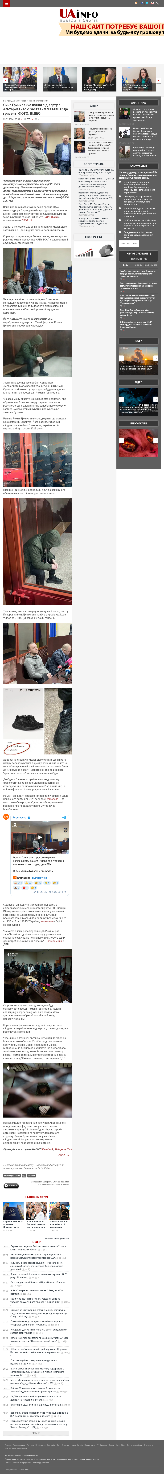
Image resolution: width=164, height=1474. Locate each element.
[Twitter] (146, 3)
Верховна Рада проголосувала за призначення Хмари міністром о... (19, 87)
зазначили (47, 921)
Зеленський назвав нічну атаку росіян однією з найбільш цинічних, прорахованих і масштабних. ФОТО (138, 368)
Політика (30, 1445)
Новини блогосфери (38, 101)
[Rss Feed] (135, 3)
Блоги (94, 105)
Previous (5, 80)
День (125, 265)
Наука (73, 1445)
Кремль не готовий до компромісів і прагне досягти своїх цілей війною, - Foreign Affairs (144, 151)
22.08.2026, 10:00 (86, 175)
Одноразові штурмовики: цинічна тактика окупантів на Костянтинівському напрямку (101, 116)
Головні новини (19, 1445)
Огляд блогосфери (134, 1445)
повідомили (54, 941)
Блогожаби (138, 423)
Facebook (47, 1149)
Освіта (87, 1445)
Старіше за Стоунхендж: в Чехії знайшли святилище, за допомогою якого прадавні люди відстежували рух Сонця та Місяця (38, 1313)
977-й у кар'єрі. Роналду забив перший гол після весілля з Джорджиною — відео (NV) (93, 221)
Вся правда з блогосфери (14, 101)
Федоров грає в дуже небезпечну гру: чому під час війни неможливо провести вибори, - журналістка (145, 114)
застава (31, 1175)
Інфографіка (93, 237)
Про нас (8, 1463)
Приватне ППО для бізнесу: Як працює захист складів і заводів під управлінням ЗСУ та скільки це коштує (145, 133)
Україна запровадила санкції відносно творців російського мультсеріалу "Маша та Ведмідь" (138, 274)
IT (97, 1445)
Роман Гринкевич (12, 1175)
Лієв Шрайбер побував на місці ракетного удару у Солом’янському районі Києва (137, 312)
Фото (138, 341)
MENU (6, 3)
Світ (58, 1445)
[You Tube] (152, 3)
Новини (36, 1242)
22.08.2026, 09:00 (86, 226)
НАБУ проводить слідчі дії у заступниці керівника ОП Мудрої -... (136, 87)
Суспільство (40, 1445)
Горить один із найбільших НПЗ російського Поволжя (38, 1282)
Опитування (138, 166)
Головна (8, 1445)
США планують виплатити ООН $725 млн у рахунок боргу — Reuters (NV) (96, 171)
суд (23, 1175)
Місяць (138, 265)
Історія (80, 1445)
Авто (93, 1445)
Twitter (71, 1149)
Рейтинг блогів (10, 1449)
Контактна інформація (22, 1463)
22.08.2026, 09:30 (86, 201)
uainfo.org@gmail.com (40, 1463)
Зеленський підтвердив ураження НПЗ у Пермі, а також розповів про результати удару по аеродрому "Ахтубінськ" (139, 411)
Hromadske (51, 799)
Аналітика (138, 102)
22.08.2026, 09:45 (86, 189)
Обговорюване (137, 253)
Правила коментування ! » (57, 1238)
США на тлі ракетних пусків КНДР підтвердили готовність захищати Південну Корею (136, 324)
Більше (36, 1433)
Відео (138, 382)
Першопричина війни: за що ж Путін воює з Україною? (100, 131)
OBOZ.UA (27, 220)
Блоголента (148, 1445)
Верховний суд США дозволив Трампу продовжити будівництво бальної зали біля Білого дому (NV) (95, 195)
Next (159, 80)
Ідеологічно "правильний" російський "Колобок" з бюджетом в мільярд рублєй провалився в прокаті (100, 148)
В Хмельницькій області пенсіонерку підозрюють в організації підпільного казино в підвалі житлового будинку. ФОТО (37, 1371)
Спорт (111, 1445)
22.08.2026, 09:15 (86, 215)
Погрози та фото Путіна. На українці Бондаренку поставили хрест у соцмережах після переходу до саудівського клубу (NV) (96, 183)
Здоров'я (103, 1445)
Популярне (139, 258)
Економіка (51, 1445)
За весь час (151, 265)
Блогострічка (94, 164)
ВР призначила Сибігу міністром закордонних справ (59, 86)
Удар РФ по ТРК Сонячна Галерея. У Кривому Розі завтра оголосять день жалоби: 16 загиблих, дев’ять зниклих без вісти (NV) (95, 208)
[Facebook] (141, 3)
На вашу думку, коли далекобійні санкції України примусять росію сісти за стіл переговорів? (138, 175)
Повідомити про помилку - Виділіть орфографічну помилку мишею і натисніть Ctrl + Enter (33, 1166)
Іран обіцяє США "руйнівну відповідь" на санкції (36, 1404)
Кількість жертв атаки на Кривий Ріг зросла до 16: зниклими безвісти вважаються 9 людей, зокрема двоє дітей (36, 1266)
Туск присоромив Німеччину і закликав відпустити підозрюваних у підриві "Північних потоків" (138, 286)
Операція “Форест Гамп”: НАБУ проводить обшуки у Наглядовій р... (99, 87)
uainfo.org (34, 1459)
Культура (65, 1445)
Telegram (60, 1149)
